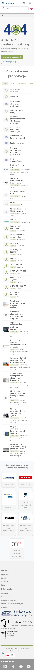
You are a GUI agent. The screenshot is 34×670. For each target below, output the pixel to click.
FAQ (18, 651)
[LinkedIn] (5, 666)
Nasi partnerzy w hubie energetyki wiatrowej (17, 466)
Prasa (3, 585)
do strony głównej (9, 62)
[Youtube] (29, 666)
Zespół (3, 578)
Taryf (7, 651)
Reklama (12, 651)
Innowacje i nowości (8, 600)
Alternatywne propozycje (12, 57)
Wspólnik (4, 581)
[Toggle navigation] (30, 3)
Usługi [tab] (12, 84)
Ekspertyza (5, 593)
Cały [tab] (4, 84)
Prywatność (25, 648)
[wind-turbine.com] (2, 15)
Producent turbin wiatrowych (12, 604)
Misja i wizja (5, 575)
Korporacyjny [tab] (22, 84)
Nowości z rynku (7, 597)
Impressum (9, 648)
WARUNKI (17, 648)
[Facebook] (21, 666)
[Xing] (13, 666)
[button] (31, 8)
